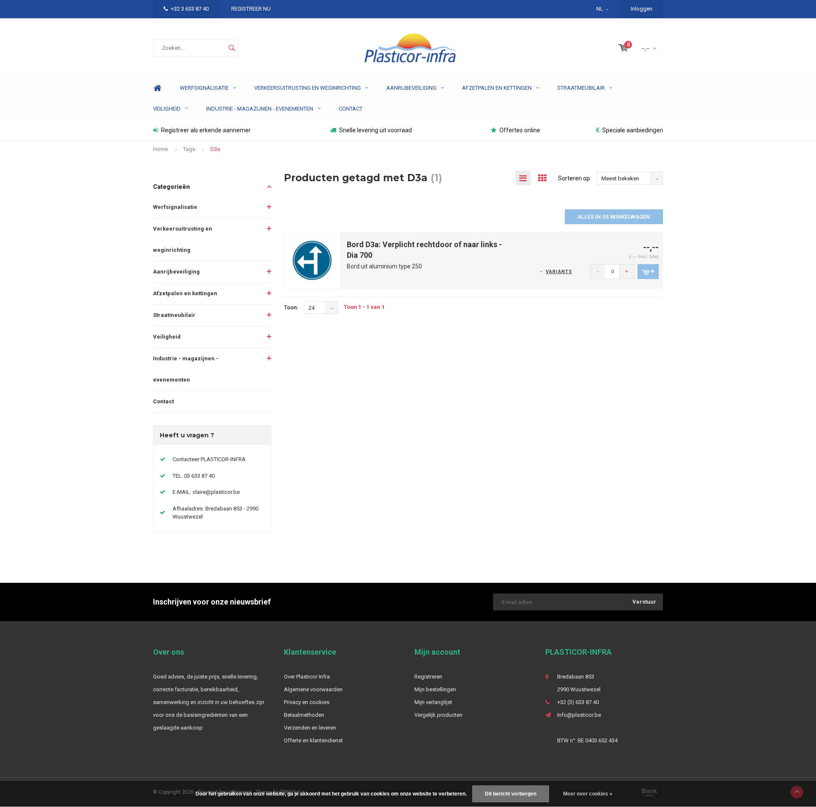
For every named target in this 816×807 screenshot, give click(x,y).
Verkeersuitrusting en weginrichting (307, 88)
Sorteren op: (574, 178)
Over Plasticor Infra (307, 676)
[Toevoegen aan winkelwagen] (648, 271)
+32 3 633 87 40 (190, 9)
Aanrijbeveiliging (411, 88)
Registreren (428, 676)
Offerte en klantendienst (313, 740)
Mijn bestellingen (435, 689)
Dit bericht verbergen (510, 794)
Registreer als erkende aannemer (206, 130)
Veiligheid (167, 109)
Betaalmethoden (304, 715)
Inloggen (641, 9)
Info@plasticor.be (579, 715)
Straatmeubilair (581, 88)
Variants (559, 271)
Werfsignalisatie (204, 88)
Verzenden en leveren (310, 727)
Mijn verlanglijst (433, 702)
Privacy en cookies (306, 702)
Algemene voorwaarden (313, 689)
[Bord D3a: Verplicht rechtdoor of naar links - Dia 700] (312, 260)
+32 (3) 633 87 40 (578, 702)
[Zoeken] (231, 48)
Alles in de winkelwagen (614, 217)
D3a (215, 149)
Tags (189, 149)
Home (157, 88)
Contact (351, 109)
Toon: (291, 307)
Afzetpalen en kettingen (497, 88)
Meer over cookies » (587, 794)
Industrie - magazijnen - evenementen (259, 109)
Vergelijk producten (438, 715)
